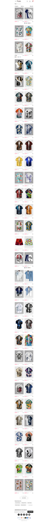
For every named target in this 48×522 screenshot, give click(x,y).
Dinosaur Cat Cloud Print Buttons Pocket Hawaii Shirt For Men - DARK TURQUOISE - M (28, 411)
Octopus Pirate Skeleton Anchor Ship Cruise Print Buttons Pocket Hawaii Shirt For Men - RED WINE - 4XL (19, 395)
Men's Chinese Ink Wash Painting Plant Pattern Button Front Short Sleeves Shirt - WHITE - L (19, 282)
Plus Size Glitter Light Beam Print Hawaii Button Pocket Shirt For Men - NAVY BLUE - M (19, 216)
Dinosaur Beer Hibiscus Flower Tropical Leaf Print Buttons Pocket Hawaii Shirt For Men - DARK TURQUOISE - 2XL (28, 54)
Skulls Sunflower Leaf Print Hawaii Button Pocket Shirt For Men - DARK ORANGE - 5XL (19, 411)
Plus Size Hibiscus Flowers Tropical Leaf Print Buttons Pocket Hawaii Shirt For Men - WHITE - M (19, 232)
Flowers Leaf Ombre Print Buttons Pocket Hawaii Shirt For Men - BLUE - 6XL (28, 168)
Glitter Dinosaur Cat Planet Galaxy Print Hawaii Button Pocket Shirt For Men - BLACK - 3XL (28, 200)
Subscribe (30, 511)
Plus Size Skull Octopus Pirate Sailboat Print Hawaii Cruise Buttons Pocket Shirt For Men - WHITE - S (19, 20)
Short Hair (29, 502)
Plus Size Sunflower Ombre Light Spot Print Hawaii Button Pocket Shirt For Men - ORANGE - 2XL (28, 216)
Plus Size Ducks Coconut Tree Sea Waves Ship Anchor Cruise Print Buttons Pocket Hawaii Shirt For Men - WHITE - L (28, 491)
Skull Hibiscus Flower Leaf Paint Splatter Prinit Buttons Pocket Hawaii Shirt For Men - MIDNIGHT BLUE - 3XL (28, 427)
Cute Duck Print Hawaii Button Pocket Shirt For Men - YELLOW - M (19, 168)
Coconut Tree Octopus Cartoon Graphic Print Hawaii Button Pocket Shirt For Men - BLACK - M (28, 475)
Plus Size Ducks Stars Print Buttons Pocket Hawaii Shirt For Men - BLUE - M (28, 232)
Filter (31, 6)
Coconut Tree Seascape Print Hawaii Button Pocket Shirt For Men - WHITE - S (28, 120)
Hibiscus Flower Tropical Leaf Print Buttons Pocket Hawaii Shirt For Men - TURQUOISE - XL (19, 184)
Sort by (22, 6)
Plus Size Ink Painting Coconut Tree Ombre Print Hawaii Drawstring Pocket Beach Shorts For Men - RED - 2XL (19, 248)
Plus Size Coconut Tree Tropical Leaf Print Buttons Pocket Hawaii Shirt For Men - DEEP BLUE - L (28, 20)
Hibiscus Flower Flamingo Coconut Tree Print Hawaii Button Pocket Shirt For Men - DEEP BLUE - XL (28, 379)
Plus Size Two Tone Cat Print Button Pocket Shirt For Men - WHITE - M (28, 459)
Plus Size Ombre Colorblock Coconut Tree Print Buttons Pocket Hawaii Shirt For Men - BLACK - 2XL (19, 298)
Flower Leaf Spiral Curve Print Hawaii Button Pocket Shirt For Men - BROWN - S (19, 152)
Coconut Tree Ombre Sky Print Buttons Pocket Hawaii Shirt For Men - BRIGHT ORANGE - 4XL (19, 120)
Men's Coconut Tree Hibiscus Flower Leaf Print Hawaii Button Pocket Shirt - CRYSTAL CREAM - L (19, 54)
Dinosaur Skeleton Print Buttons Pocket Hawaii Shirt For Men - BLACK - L (19, 459)
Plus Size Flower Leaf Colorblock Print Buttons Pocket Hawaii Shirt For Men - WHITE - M (28, 298)
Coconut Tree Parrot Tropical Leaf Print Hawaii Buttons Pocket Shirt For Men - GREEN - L (19, 475)
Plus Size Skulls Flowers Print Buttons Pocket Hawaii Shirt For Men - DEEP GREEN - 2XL (28, 104)
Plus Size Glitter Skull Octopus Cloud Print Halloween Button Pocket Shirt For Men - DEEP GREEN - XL (19, 104)
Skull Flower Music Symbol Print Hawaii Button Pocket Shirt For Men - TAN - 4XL (19, 427)
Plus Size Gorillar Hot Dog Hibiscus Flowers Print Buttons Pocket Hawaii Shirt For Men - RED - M (19, 491)
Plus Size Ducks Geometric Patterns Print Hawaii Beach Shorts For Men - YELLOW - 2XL (28, 248)
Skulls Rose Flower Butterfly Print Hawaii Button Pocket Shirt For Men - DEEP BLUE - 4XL (28, 395)
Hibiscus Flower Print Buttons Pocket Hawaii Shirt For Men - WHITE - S (28, 184)
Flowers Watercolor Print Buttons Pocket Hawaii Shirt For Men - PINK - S (19, 443)
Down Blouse (17, 502)
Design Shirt (24, 502)
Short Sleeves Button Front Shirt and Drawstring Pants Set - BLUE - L (28, 282)
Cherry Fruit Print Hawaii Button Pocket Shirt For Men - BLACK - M (28, 152)
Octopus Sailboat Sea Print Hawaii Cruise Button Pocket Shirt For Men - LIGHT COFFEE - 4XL (19, 379)
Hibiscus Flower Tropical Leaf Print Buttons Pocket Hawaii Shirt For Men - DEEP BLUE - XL (19, 136)
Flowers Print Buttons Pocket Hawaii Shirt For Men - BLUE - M (28, 136)
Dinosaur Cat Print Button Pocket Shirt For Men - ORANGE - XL (28, 443)
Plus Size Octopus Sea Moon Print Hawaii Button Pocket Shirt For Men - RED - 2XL (19, 200)
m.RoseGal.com (19, 1)
